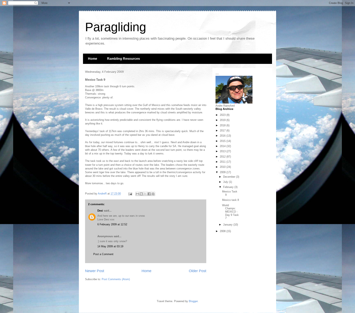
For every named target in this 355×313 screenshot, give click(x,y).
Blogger (193, 301)
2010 (223, 166)
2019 (223, 120)
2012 (223, 156)
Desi (100, 210)
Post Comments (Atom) (116, 279)
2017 (223, 130)
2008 (223, 231)
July (226, 181)
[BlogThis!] (141, 194)
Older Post (197, 271)
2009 (223, 172)
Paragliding (115, 27)
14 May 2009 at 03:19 (110, 246)
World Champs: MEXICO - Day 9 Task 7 (230, 212)
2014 (223, 146)
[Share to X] (145, 194)
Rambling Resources (123, 58)
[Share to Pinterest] (153, 194)
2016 (223, 135)
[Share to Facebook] (149, 194)
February (228, 187)
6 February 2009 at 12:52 (112, 224)
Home (92, 58)
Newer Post (94, 271)
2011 (223, 161)
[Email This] (137, 194)
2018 (223, 125)
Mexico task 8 (230, 199)
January (228, 224)
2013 (223, 151)
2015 (223, 141)
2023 (223, 114)
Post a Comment (103, 254)
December (229, 176)
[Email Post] (130, 193)
